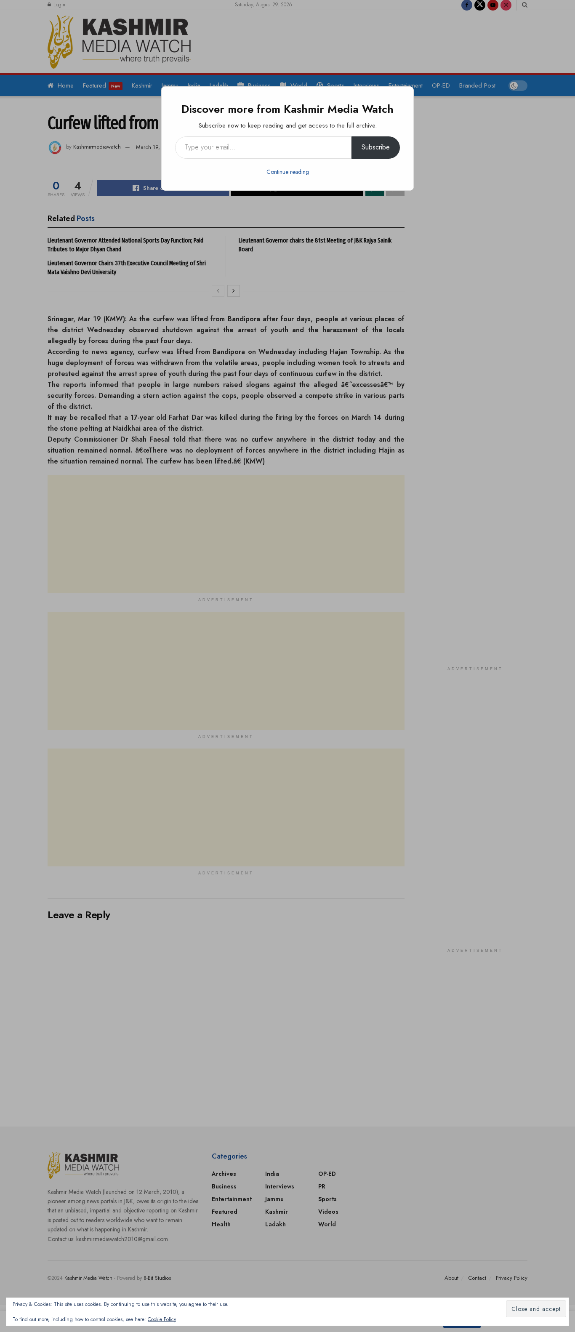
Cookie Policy (162, 1319)
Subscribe (376, 147)
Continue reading (287, 172)
